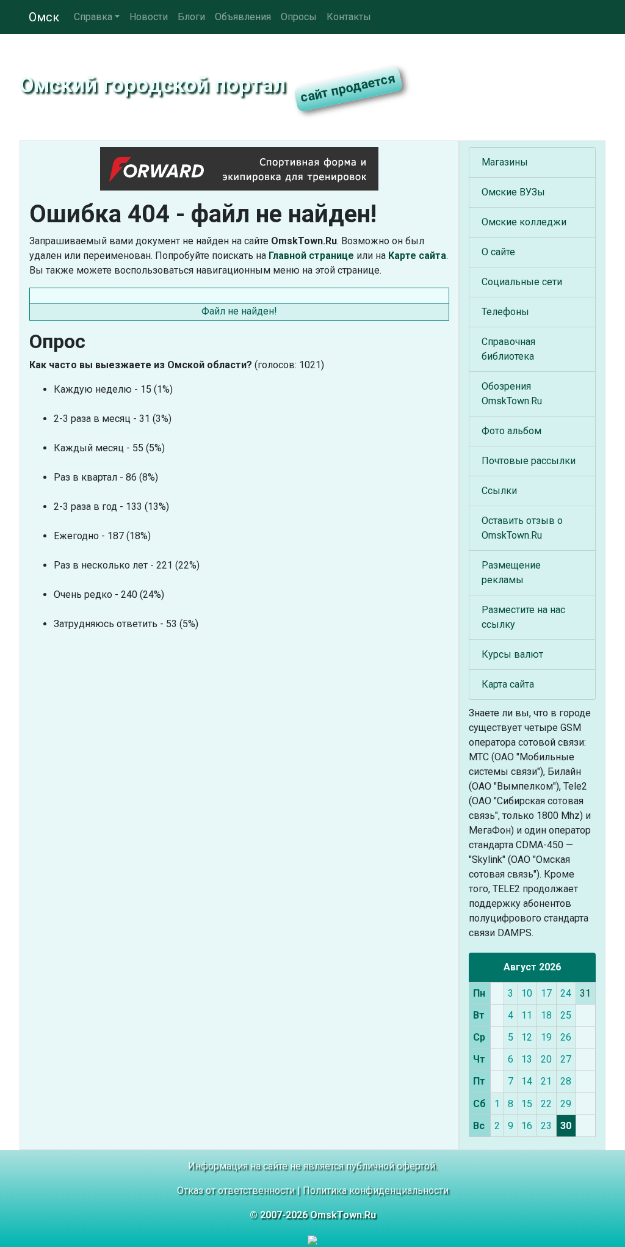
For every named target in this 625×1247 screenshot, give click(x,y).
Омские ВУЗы (513, 192)
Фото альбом (511, 431)
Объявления (243, 17)
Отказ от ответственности (236, 1190)
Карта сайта (508, 684)
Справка (93, 17)
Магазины (505, 162)
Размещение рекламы (511, 572)
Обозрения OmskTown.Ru (512, 393)
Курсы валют (512, 654)
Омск (44, 17)
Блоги (191, 17)
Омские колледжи (524, 222)
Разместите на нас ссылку (523, 617)
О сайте (498, 252)
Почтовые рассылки (529, 461)
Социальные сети (522, 282)
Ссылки (499, 490)
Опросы (299, 17)
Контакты (349, 17)
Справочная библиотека (508, 349)
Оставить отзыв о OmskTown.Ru (522, 528)
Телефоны (505, 312)
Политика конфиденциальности (376, 1190)
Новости (148, 17)
